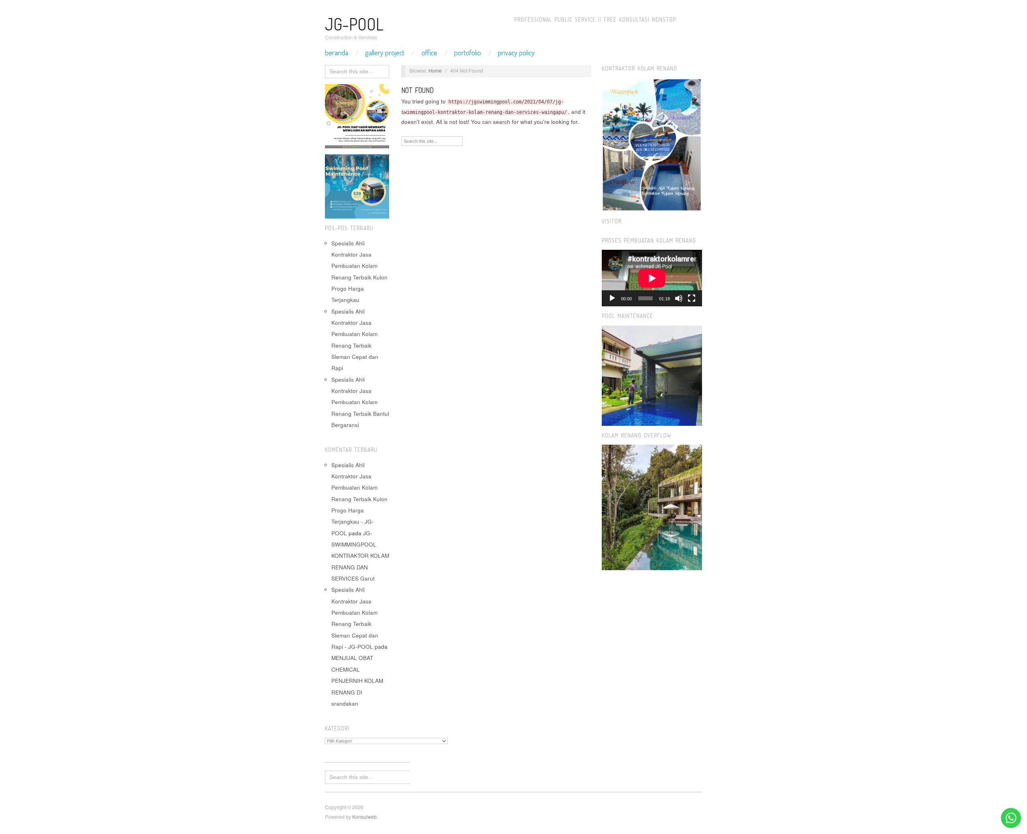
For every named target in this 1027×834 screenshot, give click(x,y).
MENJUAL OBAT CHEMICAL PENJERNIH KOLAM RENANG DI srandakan (357, 680)
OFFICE (429, 52)
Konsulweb (364, 816)
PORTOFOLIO (467, 52)
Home (435, 70)
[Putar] (612, 298)
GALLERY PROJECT (384, 52)
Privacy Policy (516, 52)
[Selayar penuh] (692, 298)
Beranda (336, 52)
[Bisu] (679, 298)
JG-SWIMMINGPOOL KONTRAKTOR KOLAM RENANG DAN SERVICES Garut (360, 555)
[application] (652, 278)
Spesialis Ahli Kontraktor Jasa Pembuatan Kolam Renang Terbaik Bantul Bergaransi (360, 402)
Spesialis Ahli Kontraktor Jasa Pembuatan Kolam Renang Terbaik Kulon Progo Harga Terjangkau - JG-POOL (359, 499)
